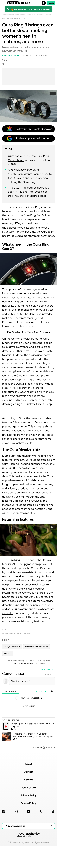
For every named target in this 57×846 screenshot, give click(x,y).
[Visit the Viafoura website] (48, 747)
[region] (28, 709)
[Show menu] (3, 3)
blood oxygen (10, 396)
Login (51, 3)
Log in (42, 670)
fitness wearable (20, 219)
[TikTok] (53, 811)
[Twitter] (40, 811)
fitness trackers (8, 633)
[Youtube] (28, 811)
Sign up (50, 670)
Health (18, 633)
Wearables (27, 633)
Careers (28, 779)
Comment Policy (23, 663)
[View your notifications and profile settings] (52, 691)
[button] (28, 3)
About (28, 763)
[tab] (10, 691)
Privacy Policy (28, 795)
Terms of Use (28, 787)
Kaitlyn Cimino (12, 55)
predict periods (39, 342)
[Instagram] (16, 811)
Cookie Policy (28, 803)
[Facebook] (3, 811)
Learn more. (50, 14)
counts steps (20, 609)
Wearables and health (13, 19)
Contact (28, 771)
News (5, 630)
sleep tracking (23, 379)
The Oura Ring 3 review (36, 332)
